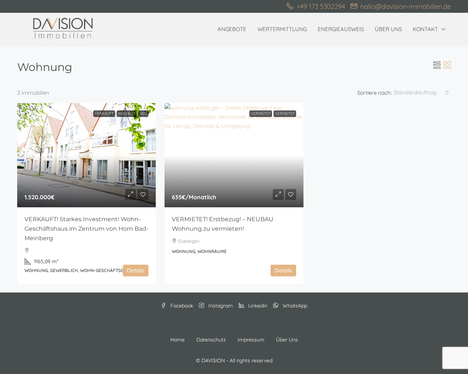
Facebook (181, 305)
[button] (437, 65)
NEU (143, 113)
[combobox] (421, 92)
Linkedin (257, 305)
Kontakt (425, 29)
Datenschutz (211, 339)
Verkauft (104, 113)
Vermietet (261, 113)
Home (177, 339)
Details (135, 270)
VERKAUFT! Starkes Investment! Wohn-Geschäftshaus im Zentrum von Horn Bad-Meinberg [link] (86, 229)
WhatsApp (294, 305)
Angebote (232, 29)
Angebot (126, 113)
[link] (86, 155)
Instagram (220, 305)
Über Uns (388, 29)
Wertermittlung (282, 29)
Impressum (251, 339)
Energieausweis (341, 29)
